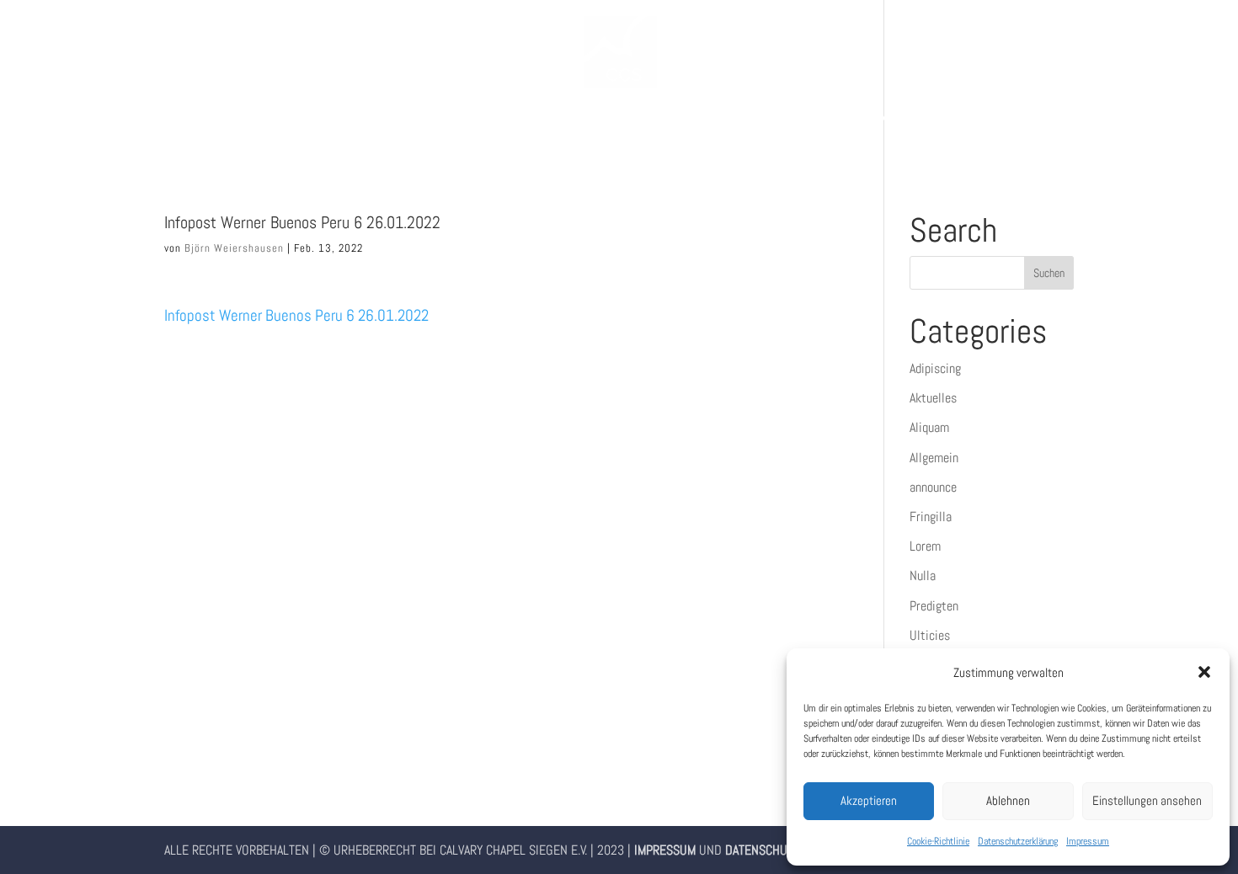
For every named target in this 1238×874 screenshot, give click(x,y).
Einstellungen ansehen (1147, 800)
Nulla (923, 575)
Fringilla (931, 516)
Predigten (934, 606)
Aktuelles (933, 398)
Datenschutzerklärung (1018, 841)
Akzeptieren (868, 800)
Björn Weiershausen (234, 248)
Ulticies (930, 635)
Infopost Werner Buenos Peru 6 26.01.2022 (296, 315)
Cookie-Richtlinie (938, 841)
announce (933, 487)
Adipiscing (935, 368)
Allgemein (934, 457)
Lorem (925, 546)
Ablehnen (1008, 800)
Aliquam (929, 427)
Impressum (1087, 841)
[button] (1204, 671)
